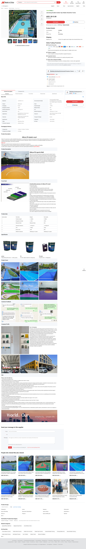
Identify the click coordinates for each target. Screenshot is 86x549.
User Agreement (49, 544)
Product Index (63, 540)
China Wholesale (38, 540)
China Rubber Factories (6, 531)
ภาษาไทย (62, 541)
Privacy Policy (60, 544)
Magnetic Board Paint (18, 525)
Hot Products (14, 540)
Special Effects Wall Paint (6, 525)
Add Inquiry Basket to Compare (23, 45)
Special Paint (17, 8)
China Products (20, 540)
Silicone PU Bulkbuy (41, 534)
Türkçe (66, 541)
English (16, 541)
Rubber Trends (33, 534)
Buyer (58, 6)
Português (23, 541)
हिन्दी (58, 541)
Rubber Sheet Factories (17, 531)
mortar (23, 509)
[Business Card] (83, 96)
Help (64, 6)
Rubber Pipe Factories (39, 531)
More (2, 536)
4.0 (70, 93)
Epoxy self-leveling (4, 511)
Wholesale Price (44, 540)
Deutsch (41, 541)
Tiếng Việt (69, 541)
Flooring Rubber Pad (60, 531)
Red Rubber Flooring (16, 534)
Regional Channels (57, 540)
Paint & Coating (11, 8)
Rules (84, 6)
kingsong (44, 509)
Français (27, 541)
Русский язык (32, 541)
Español (19, 541)
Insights (72, 540)
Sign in (83, 3)
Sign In (48, 86)
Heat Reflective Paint (28, 525)
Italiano (37, 541)
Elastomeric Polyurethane (26, 511)
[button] (60, 94)
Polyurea (23, 513)
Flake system (66, 509)
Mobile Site (68, 540)
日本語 (56, 541)
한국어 (52, 541)
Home (2, 8)
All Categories (5, 6)
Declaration (55, 544)
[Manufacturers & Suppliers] (7, 2)
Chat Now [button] (76, 22)
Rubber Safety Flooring (6, 534)
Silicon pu (3, 513)
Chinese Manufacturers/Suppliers (29, 540)
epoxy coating (45, 511)
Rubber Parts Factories (28, 531)
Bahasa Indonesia (75, 541)
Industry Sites (50, 540)
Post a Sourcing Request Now (34, 447)
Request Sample (66, 24)
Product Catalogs (17, 506)
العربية (49, 541)
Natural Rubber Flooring (71, 531)
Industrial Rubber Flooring (50, 531)
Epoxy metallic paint (46, 513)
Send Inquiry (55, 22)
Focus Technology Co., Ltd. (35, 544)
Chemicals (6, 8)
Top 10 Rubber (25, 534)
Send (10, 447)
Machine (65, 513)
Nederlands (45, 541)
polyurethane (66, 511)
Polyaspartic (3, 509)
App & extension (70, 6)
